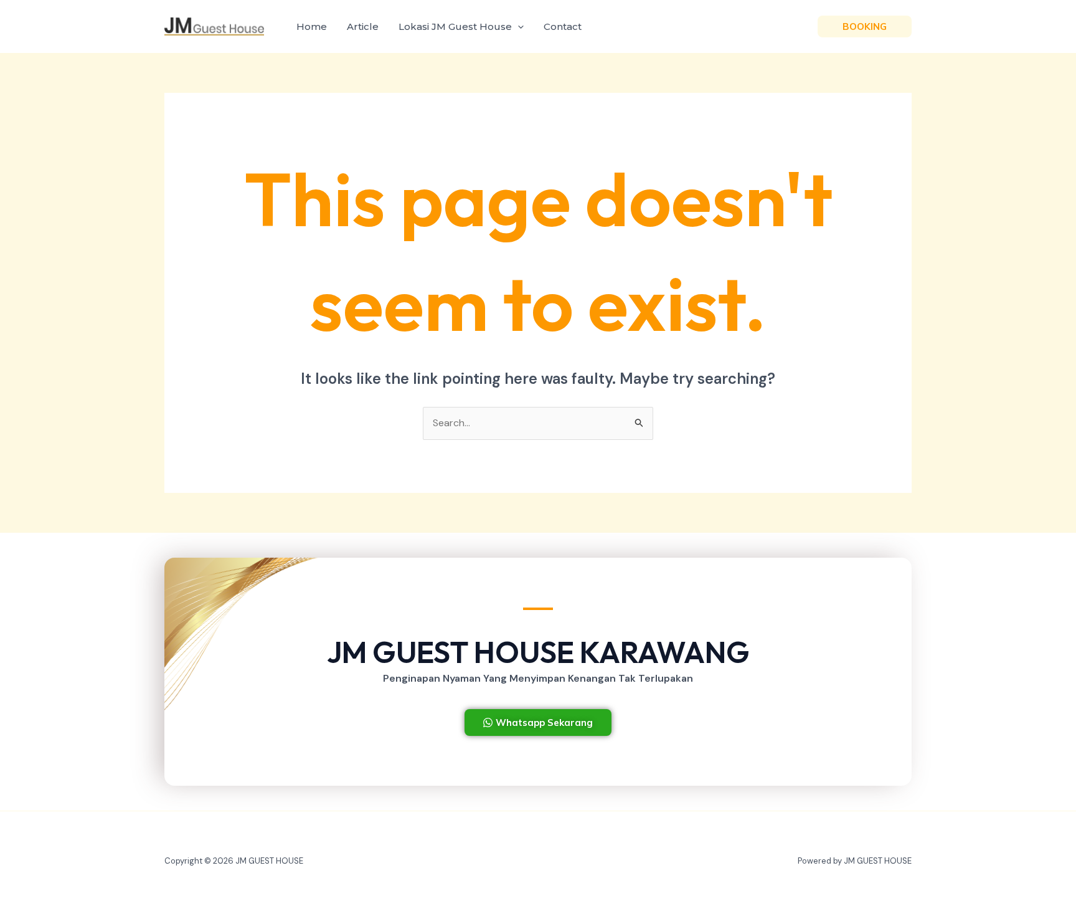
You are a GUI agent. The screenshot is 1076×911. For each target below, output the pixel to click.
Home (311, 26)
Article (363, 26)
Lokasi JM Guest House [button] (455, 26)
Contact (563, 26)
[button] (518, 27)
